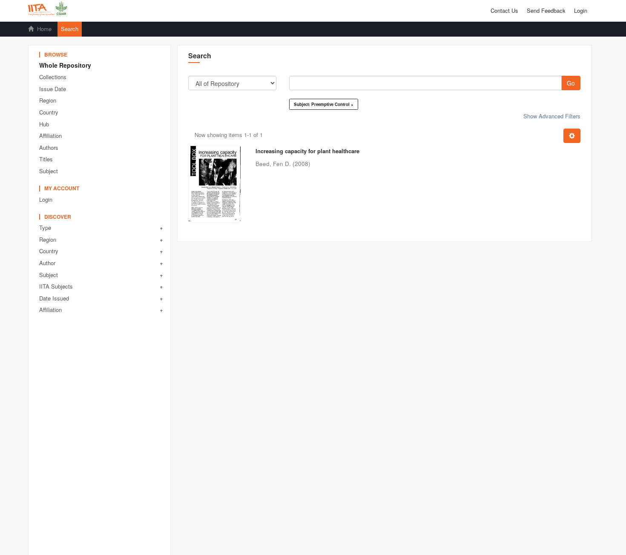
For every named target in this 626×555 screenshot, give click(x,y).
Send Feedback (546, 10)
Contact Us (504, 10)
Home (44, 29)
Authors (48, 147)
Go (571, 83)
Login (45, 199)
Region (47, 100)
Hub (44, 124)
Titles (46, 159)
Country (48, 112)
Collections (52, 77)
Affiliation (50, 136)
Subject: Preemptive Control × (323, 104)
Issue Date (52, 89)
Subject (48, 171)
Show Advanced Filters (551, 116)
